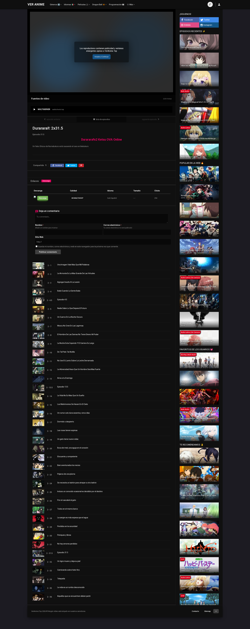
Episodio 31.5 (62, 552)
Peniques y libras (64, 535)
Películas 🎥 (83, 5)
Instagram (207, 25)
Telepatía (61, 579)
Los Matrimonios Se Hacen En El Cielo (72, 404)
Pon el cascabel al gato (66, 500)
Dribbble (187, 25)
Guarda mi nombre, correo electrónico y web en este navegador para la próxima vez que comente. (78, 247)
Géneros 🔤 (55, 5)
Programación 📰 (116, 5)
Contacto (195, 611)
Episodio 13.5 (62, 387)
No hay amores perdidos (67, 544)
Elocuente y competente (67, 456)
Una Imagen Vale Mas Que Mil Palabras (73, 265)
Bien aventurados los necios (68, 465)
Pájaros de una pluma (66, 474)
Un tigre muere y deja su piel (68, 561)
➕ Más (130, 5)
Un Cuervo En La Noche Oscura (69, 317)
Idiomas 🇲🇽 (69, 5)
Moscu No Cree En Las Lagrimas (70, 326)
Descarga (46, 181)
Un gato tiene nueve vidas (67, 439)
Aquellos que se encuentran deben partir (74, 596)
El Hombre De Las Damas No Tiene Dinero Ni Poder (78, 334)
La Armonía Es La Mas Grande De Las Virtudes (76, 273)
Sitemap (207, 611)
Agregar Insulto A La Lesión (68, 282)
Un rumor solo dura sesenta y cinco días (73, 413)
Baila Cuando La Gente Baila (68, 291)
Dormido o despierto (65, 422)
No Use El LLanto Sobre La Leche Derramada (75, 361)
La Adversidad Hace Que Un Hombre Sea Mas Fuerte (78, 369)
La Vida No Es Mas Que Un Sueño (70, 395)
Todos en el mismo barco (67, 509)
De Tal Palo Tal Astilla (66, 352)
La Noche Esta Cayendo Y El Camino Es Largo (75, 343)
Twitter (207, 20)
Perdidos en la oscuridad (67, 526)
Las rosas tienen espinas (67, 430)
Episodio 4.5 (62, 299)
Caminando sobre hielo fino (68, 570)
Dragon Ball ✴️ (98, 5)
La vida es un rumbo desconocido (71, 587)
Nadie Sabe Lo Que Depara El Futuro (72, 308)
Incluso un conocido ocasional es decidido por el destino (80, 491)
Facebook (188, 20)
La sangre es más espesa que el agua (72, 518)
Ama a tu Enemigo (65, 378)
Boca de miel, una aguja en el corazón (72, 448)
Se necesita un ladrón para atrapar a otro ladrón (76, 483)
